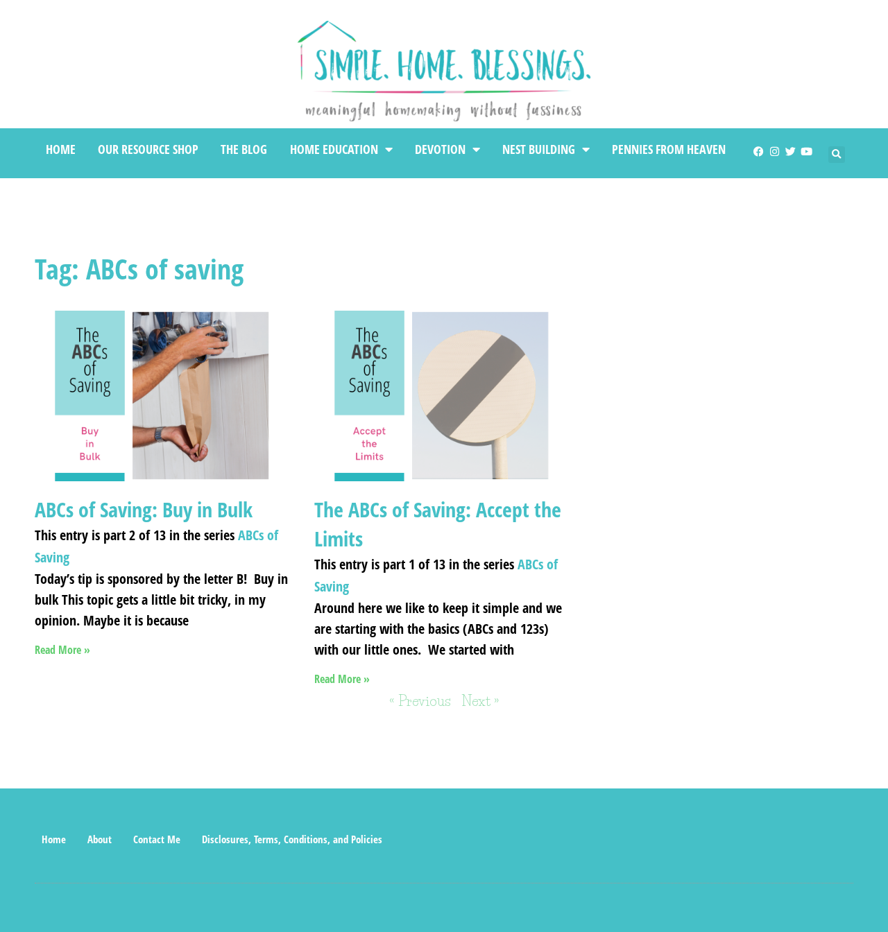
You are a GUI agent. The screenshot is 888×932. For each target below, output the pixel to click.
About (99, 839)
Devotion (440, 149)
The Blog (244, 149)
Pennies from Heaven (669, 149)
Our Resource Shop (148, 149)
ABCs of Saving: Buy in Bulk (144, 509)
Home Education (334, 149)
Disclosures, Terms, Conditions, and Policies (292, 839)
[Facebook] (758, 151)
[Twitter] (790, 151)
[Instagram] (774, 151)
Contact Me (156, 839)
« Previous (420, 701)
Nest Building (538, 149)
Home (61, 149)
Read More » (62, 649)
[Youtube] (806, 151)
